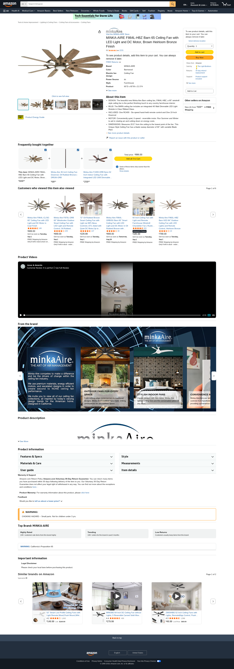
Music (170, 11)
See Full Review (62, 268)
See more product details (118, 133)
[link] (65, 158)
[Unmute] (213, 315)
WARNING (25, 546)
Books (124, 11)
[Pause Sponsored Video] (79, 602)
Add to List (191, 91)
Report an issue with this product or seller (127, 138)
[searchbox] (98, 4)
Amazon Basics (43, 11)
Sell (143, 11)
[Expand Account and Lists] (206, 5)
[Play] (20, 315)
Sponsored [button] (21, 578)
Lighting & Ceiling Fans (48, 22)
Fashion (151, 11)
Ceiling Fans (85, 22)
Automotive (213, 11)
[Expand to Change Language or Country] (124, 653)
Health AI (15, 11)
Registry (161, 11)
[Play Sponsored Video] (117, 596)
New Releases (72, 11)
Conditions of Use (83, 661)
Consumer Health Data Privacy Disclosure (119, 661)
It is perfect (48, 268)
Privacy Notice (97, 661)
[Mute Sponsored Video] (79, 607)
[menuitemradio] (209, 315)
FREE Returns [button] (112, 62)
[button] (6, 10)
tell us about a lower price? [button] (47, 501)
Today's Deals (113, 11)
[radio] (23, 104)
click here (85, 493)
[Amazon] (10, 4)
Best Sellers (58, 11)
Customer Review (34, 268)
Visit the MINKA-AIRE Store (117, 34)
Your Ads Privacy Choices (146, 661)
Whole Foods (99, 11)
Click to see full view (60, 96)
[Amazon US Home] (92, 654)
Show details (124, 171)
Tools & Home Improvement (28, 22)
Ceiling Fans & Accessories (69, 22)
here (34, 487)
